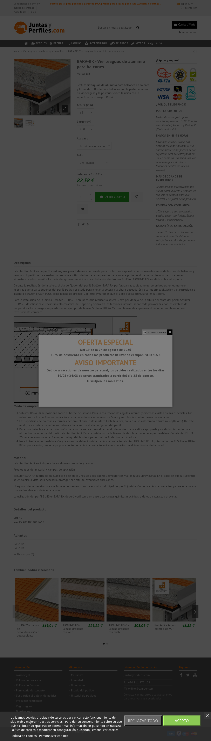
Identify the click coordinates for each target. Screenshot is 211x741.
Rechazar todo (143, 720)
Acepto (182, 720)
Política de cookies (24, 736)
